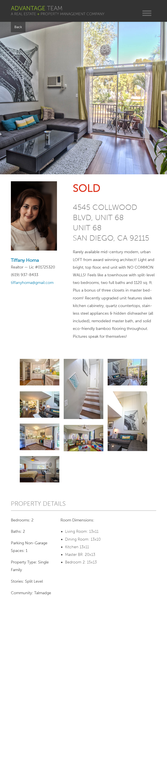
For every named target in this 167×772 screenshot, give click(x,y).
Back (18, 27)
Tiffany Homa (25, 260)
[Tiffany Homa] (34, 249)
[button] (146, 13)
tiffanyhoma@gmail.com (32, 282)
